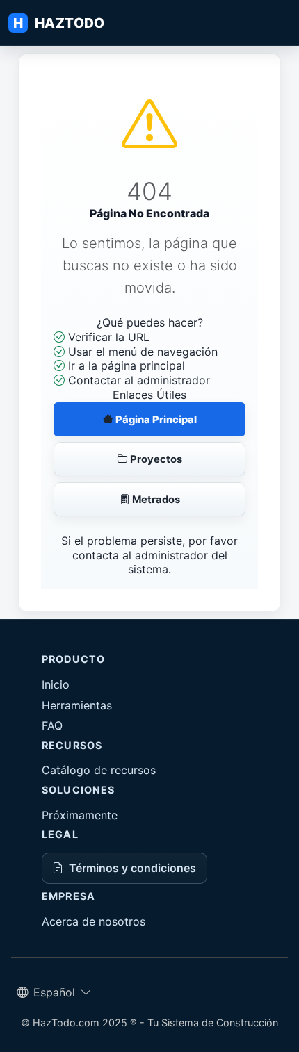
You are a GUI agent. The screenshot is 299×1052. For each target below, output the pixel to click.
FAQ (52, 725)
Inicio (56, 684)
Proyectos (155, 459)
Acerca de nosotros (93, 921)
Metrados (155, 499)
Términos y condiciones (132, 868)
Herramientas (77, 705)
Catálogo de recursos (99, 770)
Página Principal (155, 419)
